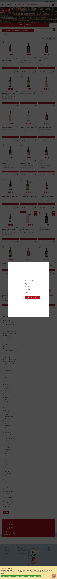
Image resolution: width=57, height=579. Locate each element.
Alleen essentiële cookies (34, 576)
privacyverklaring (5, 573)
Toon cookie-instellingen (20, 576)
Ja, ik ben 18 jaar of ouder (32, 297)
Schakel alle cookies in (7, 576)
